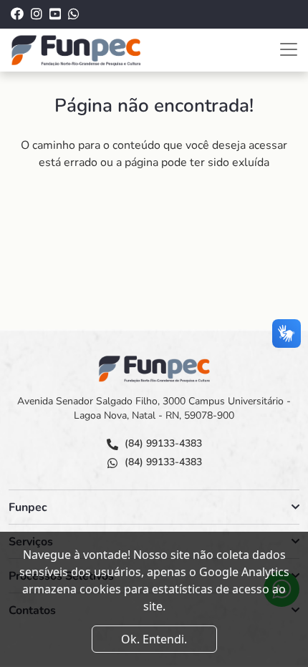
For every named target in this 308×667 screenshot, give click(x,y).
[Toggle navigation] (288, 49)
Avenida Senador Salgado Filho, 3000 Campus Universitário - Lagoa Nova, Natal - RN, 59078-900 (154, 408)
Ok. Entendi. (154, 639)
